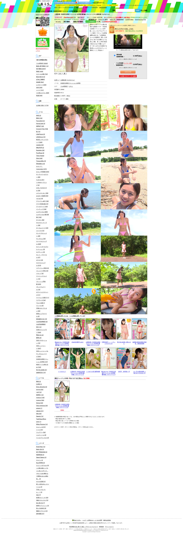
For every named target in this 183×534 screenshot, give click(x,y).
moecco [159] (40, 397)
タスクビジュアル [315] (41, 264)
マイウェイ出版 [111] (42, 297)
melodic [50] (40, 145)
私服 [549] (39, 95)
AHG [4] (38, 115)
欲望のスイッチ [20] (42, 497)
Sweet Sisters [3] (41, 457)
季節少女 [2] (39, 335)
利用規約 (101, 526)
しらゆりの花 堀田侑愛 (93, 371)
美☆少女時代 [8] (41, 508)
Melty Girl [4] (40, 449)
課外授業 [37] (40, 513)
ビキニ (43, 11)
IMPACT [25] (40, 126)
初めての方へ (80, 7)
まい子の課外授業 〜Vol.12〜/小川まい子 (139, 372)
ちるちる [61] (40, 180)
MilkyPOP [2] (40, 147)
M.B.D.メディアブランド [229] (42, 141)
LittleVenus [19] (40, 137)
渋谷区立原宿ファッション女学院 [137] (42, 360)
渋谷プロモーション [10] (41, 341)
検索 (114, 10)
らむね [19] (39, 198)
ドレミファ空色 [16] (42, 271)
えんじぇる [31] (41, 427)
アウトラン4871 (103, 19)
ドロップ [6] (39, 273)
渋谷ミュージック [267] (41, 347)
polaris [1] (39, 408)
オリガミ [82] (40, 220)
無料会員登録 (103, 7)
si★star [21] (39, 411)
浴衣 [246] (39, 87)
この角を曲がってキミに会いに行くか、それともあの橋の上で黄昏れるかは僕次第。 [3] (42, 473)
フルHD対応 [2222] (42, 63)
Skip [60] (38, 413)
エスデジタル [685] (42, 212)
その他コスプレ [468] (42, 93)
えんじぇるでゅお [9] (42, 465)
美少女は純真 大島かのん (124, 342)
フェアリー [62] (41, 432)
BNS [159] (39, 118)
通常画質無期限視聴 (120, 55)
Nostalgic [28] (40, 150)
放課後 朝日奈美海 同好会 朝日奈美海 (139, 342)
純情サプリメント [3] (42, 505)
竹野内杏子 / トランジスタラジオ (108, 342)
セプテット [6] (40, 252)
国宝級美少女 (93, 19)
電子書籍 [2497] (41, 69)
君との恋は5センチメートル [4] (42, 485)
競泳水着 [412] (40, 77)
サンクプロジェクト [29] (41, 234)
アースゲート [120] (42, 206)
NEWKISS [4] (40, 455)
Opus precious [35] (42, 405)
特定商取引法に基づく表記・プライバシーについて (83, 526)
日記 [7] (38, 495)
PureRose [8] (40, 153)
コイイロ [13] (40, 230)
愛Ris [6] (38, 338)
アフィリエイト (109, 526)
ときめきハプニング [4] (41, 183)
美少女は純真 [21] (41, 370)
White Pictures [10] (42, 424)
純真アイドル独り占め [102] (42, 365)
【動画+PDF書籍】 (78, 21)
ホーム (38, 11)
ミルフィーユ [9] (41, 435)
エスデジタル (129, 19)
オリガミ (58, 21)
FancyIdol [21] (40, 121)
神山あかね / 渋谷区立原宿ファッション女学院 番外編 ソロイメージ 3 (108, 373)
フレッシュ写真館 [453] (41, 282)
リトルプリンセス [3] (42, 438)
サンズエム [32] (41, 239)
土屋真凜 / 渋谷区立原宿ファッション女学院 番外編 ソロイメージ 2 (77, 373)
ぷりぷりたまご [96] (42, 193)
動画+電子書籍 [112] (42, 66)
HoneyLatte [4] (40, 123)
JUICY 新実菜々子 (124, 371)
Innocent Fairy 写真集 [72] (42, 130)
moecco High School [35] (40, 401)
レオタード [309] (41, 85)
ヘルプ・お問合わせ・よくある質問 (92, 520)
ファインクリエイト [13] (41, 277)
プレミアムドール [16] (41, 288)
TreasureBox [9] (41, 161)
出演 (56, 80)
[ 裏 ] (65, 73)
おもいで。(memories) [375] (41, 167)
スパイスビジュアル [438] (41, 242)
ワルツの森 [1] (40, 303)
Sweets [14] (39, 416)
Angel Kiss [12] (40, 447)
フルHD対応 (64, 86)
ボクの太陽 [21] (41, 481)
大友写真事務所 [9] (41, 322)
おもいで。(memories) (117, 19)
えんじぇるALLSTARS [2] (40, 461)
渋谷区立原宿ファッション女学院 (70, 83)
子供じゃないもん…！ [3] (41, 490)
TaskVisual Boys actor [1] (41, 420)
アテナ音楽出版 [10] (42, 204)
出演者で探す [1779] (42, 105)
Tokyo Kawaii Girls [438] (40, 157)
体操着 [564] (40, 82)
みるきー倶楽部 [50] (42, 196)
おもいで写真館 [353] (42, 172)
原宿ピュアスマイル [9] (41, 315)
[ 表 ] (60, 73)
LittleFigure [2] (40, 134)
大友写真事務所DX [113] (41, 325)
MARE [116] (39, 395)
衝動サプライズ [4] (41, 511)
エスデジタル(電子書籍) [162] (42, 216)
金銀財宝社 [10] (41, 372)
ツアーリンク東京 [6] (42, 268)
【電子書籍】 (67, 21)
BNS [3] (38, 381)
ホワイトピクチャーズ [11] (42, 293)
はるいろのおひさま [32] (41, 189)
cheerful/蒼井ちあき (77, 342)
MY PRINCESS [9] (41, 452)
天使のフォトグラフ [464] (41, 331)
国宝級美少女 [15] (41, 319)
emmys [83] (39, 389)
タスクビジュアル (140, 19)
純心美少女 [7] (40, 503)
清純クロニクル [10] (42, 500)
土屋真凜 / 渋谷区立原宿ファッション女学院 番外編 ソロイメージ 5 (93, 343)
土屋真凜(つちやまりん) (67, 80)
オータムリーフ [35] (42, 228)
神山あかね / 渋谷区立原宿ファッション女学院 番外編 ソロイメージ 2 (62, 343)
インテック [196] (41, 209)
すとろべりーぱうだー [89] (42, 175)
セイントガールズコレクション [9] (42, 248)
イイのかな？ (62, 371)
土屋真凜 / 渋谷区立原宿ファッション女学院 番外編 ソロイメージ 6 (62, 405)
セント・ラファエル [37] (41, 256)
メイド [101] (40, 90)
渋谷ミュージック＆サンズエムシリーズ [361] (42, 353)
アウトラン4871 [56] (42, 201)
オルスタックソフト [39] (41, 224)
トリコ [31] (39, 430)
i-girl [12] (38, 392)
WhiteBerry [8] (40, 164)
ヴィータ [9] (39, 305)
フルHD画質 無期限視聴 (124, 64)
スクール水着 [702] (42, 74)
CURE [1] (39, 384)
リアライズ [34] (41, 300)
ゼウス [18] (39, 260)
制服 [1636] (39, 71)
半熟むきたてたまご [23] (41, 309)
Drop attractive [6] (41, 387)
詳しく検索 (144, 10)
